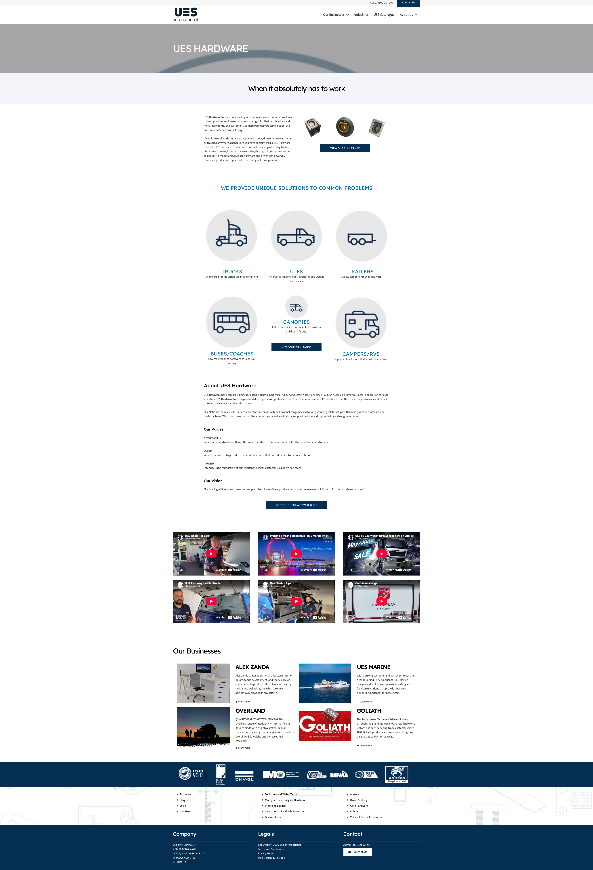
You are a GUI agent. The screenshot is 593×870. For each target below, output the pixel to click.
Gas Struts (186, 811)
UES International (290, 845)
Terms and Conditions (271, 849)
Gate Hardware (359, 806)
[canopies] (296, 306)
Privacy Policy (265, 853)
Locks (183, 806)
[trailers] (361, 236)
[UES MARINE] (357, 683)
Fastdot (280, 858)
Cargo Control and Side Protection (285, 811)
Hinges (184, 800)
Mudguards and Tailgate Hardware (285, 800)
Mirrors (354, 794)
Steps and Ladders (275, 806)
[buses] (232, 322)
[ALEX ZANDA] (235, 683)
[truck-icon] (232, 236)
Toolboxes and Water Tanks (281, 794)
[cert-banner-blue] (296, 774)
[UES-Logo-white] (185, 15)
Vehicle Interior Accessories (366, 817)
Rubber (354, 811)
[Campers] (361, 322)
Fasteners (185, 794)
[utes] (296, 236)
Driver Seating (358, 800)
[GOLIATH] (357, 728)
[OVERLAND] (235, 728)
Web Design (265, 858)
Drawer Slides (273, 817)
